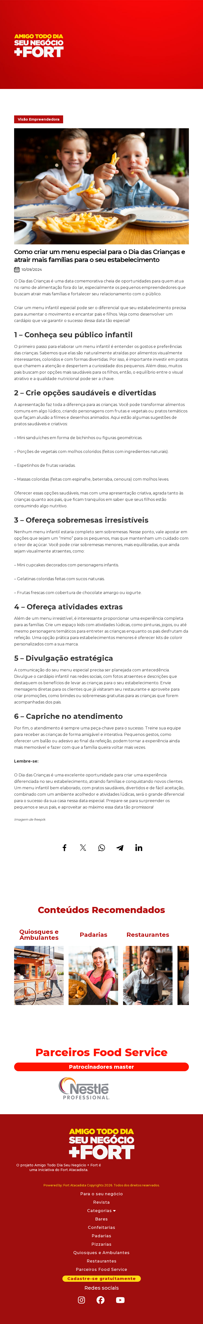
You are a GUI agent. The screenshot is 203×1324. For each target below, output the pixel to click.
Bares (101, 1219)
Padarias (101, 1236)
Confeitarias (101, 1227)
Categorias (100, 1210)
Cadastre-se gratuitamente (101, 1278)
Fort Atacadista (101, 1144)
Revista (101, 1202)
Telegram (120, 847)
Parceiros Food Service (101, 1269)
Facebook (64, 847)
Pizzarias (101, 1244)
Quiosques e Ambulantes (101, 1252)
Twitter (83, 847)
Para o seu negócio (101, 1194)
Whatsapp (101, 847)
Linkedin (138, 847)
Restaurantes (102, 1261)
